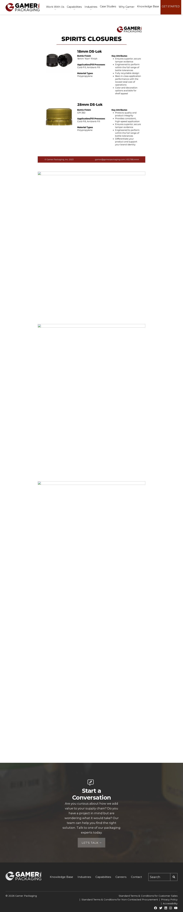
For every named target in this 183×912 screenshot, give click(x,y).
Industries (91, 6)
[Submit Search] (173, 877)
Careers (120, 877)
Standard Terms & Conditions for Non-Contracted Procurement (119, 899)
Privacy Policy (169, 899)
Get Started (171, 6)
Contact (136, 877)
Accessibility (170, 903)
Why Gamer (126, 6)
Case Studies (108, 6)
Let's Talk (89, 843)
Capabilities (74, 6)
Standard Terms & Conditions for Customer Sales (148, 895)
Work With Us (55, 6)
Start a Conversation (91, 794)
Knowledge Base (148, 6)
